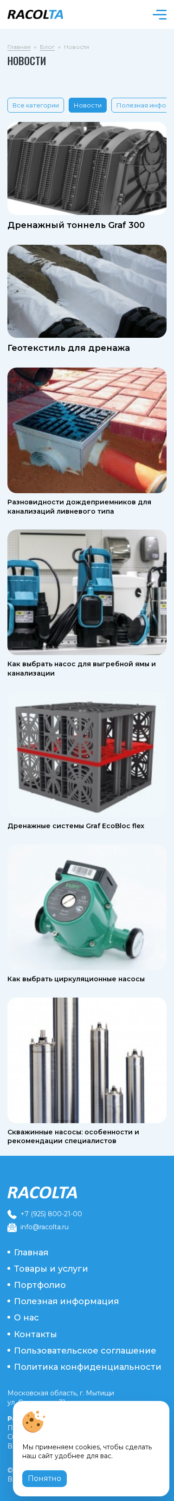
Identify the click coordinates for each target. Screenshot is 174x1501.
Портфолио (40, 1285)
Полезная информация (66, 1301)
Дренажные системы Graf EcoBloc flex (75, 826)
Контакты (35, 1334)
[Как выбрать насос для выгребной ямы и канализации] (87, 592)
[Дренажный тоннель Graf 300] (87, 168)
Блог (47, 46)
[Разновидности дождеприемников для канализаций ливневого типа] (87, 430)
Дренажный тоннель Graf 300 (76, 225)
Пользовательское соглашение (85, 1351)
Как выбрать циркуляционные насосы (76, 979)
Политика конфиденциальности (87, 1367)
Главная (19, 46)
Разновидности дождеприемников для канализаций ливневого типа (79, 507)
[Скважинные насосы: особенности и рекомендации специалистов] (87, 1060)
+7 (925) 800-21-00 (51, 1214)
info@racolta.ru (44, 1227)
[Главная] (87, 1192)
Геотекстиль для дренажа (68, 348)
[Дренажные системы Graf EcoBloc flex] (87, 754)
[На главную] (44, 15)
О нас (26, 1318)
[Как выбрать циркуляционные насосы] (87, 907)
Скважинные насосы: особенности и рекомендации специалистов (73, 1137)
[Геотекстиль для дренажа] (87, 291)
